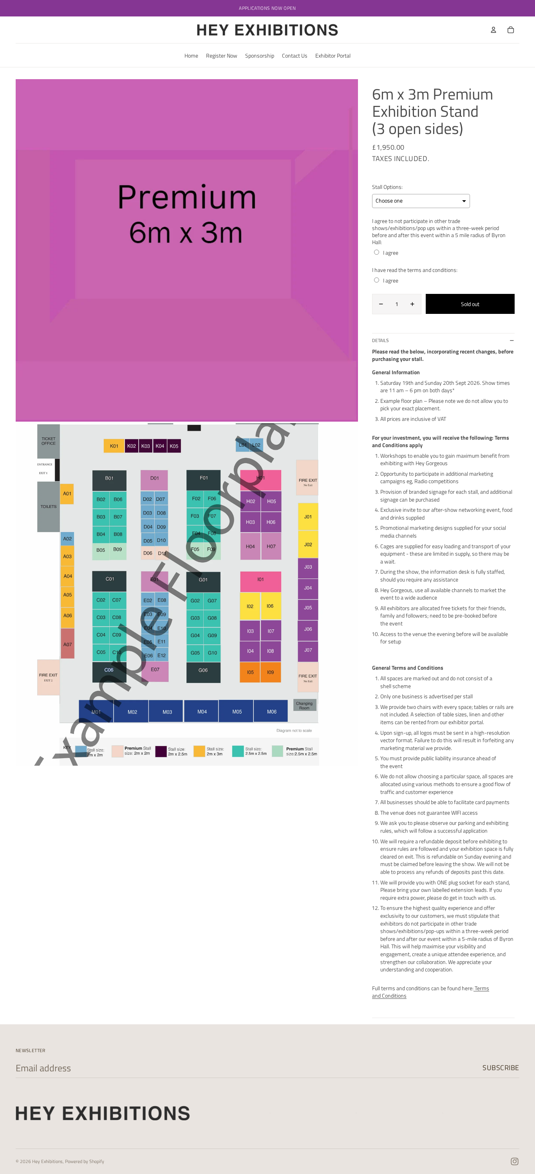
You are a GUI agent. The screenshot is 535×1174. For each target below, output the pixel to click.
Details (380, 340)
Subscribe (501, 1067)
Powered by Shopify (84, 1161)
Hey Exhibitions (47, 1161)
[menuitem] (191, 55)
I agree (390, 253)
